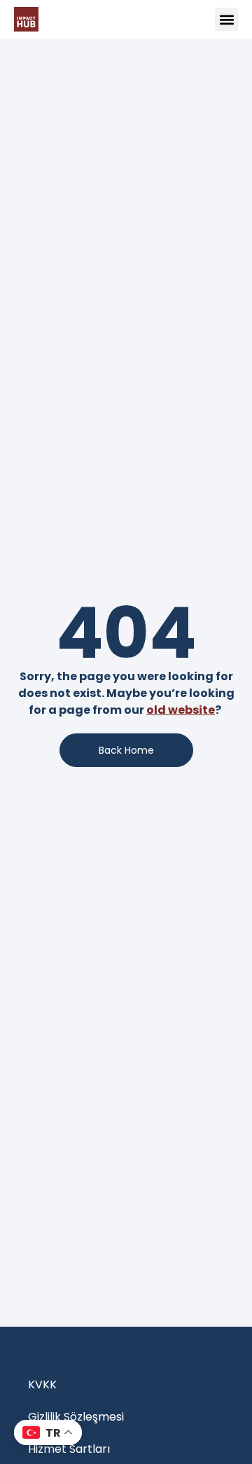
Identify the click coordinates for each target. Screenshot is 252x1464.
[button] (226, 19)
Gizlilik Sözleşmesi (76, 1417)
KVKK (42, 1384)
